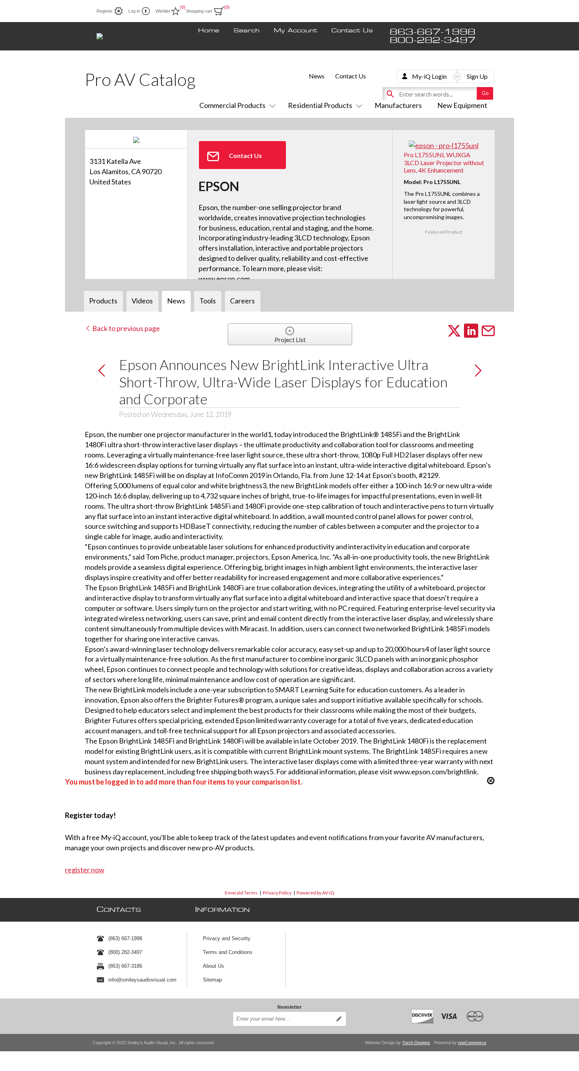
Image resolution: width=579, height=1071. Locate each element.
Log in (134, 11)
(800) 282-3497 (125, 952)
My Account (295, 30)
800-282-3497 (432, 40)
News (317, 76)
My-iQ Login (429, 76)
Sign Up (477, 76)
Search (247, 30)
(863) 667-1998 (125, 938)
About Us (213, 966)
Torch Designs (416, 1042)
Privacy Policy (277, 893)
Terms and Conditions (227, 952)
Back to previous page (125, 328)
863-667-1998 (432, 32)
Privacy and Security (227, 938)
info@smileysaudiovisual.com (142, 980)
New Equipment (462, 105)
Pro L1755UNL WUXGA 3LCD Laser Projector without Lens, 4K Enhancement (444, 162)
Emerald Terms (241, 893)
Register (104, 11)
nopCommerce (472, 1042)
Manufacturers (398, 105)
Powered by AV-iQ (315, 893)
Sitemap (212, 980)
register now (84, 869)
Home (208, 30)
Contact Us (352, 30)
